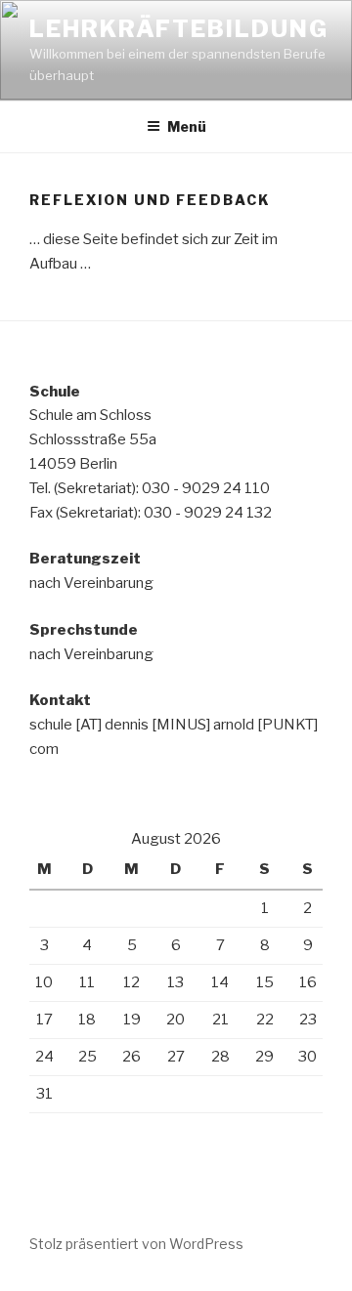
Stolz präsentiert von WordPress (136, 1243)
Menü (186, 126)
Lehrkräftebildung (179, 29)
